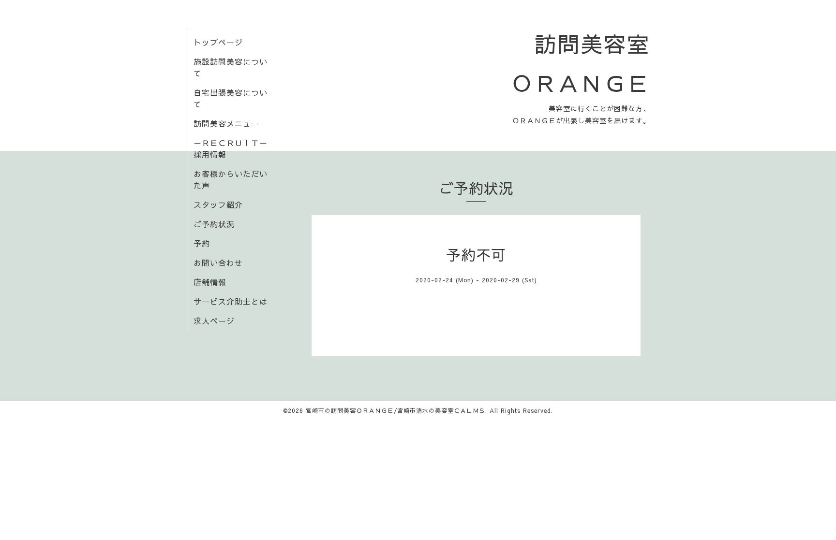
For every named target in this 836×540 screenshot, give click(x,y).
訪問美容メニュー (226, 123)
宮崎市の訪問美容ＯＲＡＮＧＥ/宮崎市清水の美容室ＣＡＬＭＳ (395, 410)
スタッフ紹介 (218, 204)
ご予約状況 (214, 224)
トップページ (218, 42)
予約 (202, 243)
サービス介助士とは (231, 301)
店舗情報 (210, 282)
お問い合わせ (218, 262)
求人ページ (214, 320)
